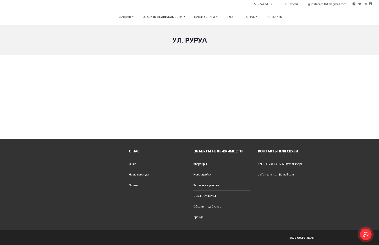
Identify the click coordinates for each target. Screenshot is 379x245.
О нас (132, 164)
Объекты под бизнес (207, 206)
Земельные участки (206, 185)
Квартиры (200, 164)
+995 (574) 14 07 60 (262, 4)
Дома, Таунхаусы (204, 195)
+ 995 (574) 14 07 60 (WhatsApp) (280, 164)
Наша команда (139, 174)
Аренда (198, 217)
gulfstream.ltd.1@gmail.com (327, 4)
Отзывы (134, 185)
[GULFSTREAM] (17, 16)
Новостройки (202, 174)
